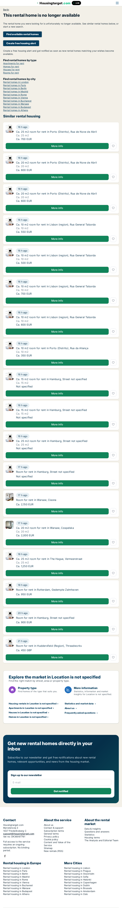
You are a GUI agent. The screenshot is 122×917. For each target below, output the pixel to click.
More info (57, 146)
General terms (51, 833)
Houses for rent (11, 69)
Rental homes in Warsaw (16, 103)
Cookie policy (51, 839)
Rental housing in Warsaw (16, 888)
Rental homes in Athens (15, 110)
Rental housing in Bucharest (18, 885)
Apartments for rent (13, 63)
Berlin (6, 9)
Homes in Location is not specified (28, 717)
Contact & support (53, 827)
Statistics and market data (79, 703)
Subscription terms (54, 830)
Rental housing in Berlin (15, 873)
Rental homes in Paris (14, 85)
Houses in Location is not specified (28, 712)
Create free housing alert (21, 43)
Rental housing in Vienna (16, 882)
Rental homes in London (16, 82)
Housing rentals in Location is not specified (33, 703)
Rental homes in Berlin (15, 88)
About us (70, 708)
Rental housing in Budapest (17, 891)
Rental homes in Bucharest (17, 100)
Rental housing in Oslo (76, 894)
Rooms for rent (11, 72)
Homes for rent (11, 66)
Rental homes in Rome (15, 94)
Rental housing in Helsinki (77, 879)
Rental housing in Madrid (16, 876)
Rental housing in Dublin (77, 885)
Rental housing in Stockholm (79, 873)
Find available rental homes (22, 34)
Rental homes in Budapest (17, 107)
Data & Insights (93, 828)
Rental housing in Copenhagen (80, 882)
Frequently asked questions (80, 712)
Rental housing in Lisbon (77, 868)
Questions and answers (97, 831)
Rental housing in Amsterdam (79, 891)
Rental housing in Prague (77, 870)
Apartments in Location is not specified (30, 708)
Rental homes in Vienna (15, 97)
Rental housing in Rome (15, 879)
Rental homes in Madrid (15, 91)
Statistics (89, 834)
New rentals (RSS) (53, 851)
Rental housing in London (16, 868)
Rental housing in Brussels (78, 888)
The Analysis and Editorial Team (101, 840)
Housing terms (92, 837)
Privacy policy (51, 836)
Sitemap (48, 848)
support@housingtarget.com (18, 833)
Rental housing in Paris (15, 870)
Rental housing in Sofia (76, 876)
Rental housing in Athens (16, 894)
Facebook (5, 856)
